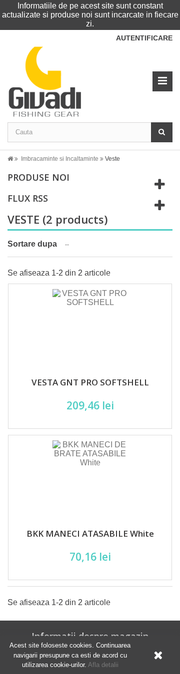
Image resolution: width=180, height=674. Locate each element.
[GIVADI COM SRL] (76, 81)
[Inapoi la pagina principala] (14, 158)
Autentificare (144, 38)
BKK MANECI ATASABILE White (90, 533)
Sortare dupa (32, 244)
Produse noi (39, 177)
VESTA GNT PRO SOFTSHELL (90, 382)
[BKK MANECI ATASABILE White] (90, 477)
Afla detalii (103, 665)
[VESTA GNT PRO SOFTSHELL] (90, 326)
